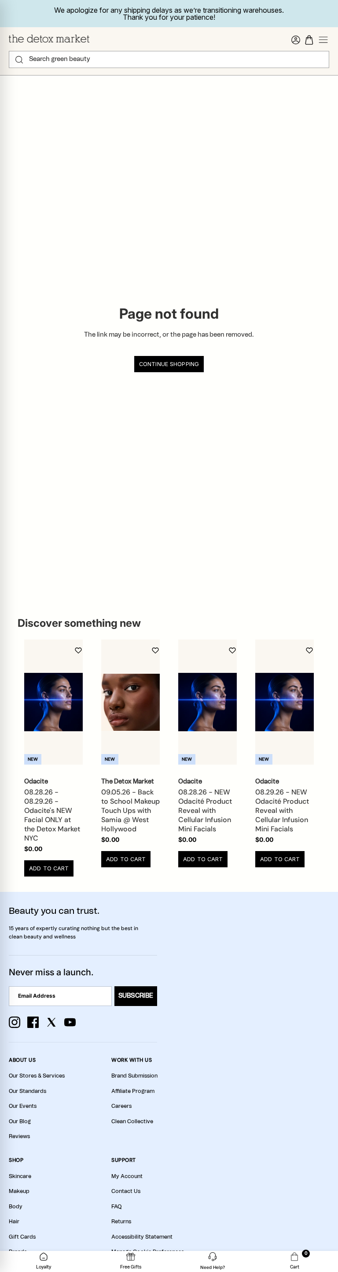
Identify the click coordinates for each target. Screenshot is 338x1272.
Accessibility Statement (142, 1237)
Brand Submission (134, 1075)
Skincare (20, 1176)
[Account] (296, 40)
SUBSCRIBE (135, 996)
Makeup (19, 1191)
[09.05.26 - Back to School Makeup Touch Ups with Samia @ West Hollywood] (130, 702)
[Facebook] (33, 1022)
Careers (121, 1106)
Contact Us (125, 1191)
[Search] (19, 60)
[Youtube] (70, 1022)
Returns (121, 1221)
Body (15, 1206)
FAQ (116, 1206)
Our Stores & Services (37, 1075)
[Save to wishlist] (78, 650)
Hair (14, 1221)
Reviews (19, 1136)
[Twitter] (51, 1022)
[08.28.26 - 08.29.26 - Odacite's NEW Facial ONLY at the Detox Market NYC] (53, 702)
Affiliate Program (132, 1091)
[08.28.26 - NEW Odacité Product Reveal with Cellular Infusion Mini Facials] (207, 702)
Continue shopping (169, 364)
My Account (127, 1176)
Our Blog (20, 1121)
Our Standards (27, 1091)
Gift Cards (22, 1237)
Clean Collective (132, 1121)
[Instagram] (14, 1022)
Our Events (23, 1106)
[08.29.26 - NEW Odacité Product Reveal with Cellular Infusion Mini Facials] (284, 702)
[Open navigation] (323, 40)
